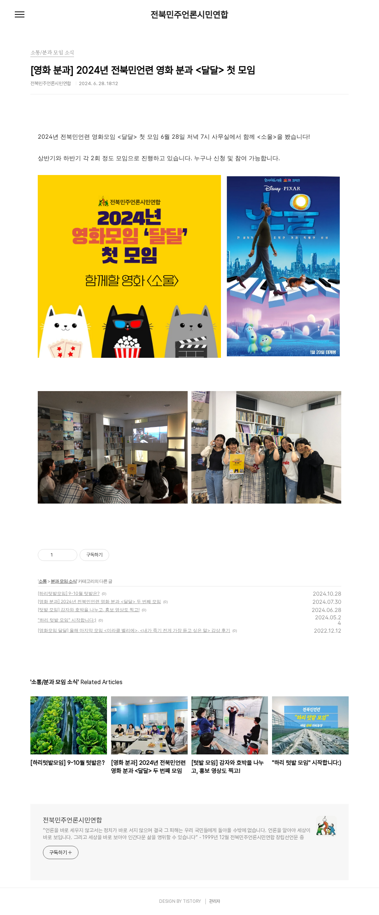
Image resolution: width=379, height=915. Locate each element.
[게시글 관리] (69, 555)
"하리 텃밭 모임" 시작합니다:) (67, 620)
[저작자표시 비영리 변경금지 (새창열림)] (119, 555)
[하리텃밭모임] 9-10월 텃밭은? (69, 593)
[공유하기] (59, 555)
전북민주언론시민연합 (189, 14)
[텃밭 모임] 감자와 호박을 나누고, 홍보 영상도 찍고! (89, 609)
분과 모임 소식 (64, 581)
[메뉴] (19, 14)
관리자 (214, 901)
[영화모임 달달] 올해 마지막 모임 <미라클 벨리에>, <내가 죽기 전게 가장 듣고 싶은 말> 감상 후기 (134, 630)
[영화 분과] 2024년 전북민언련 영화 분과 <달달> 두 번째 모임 (99, 601)
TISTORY (192, 901)
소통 (42, 581)
